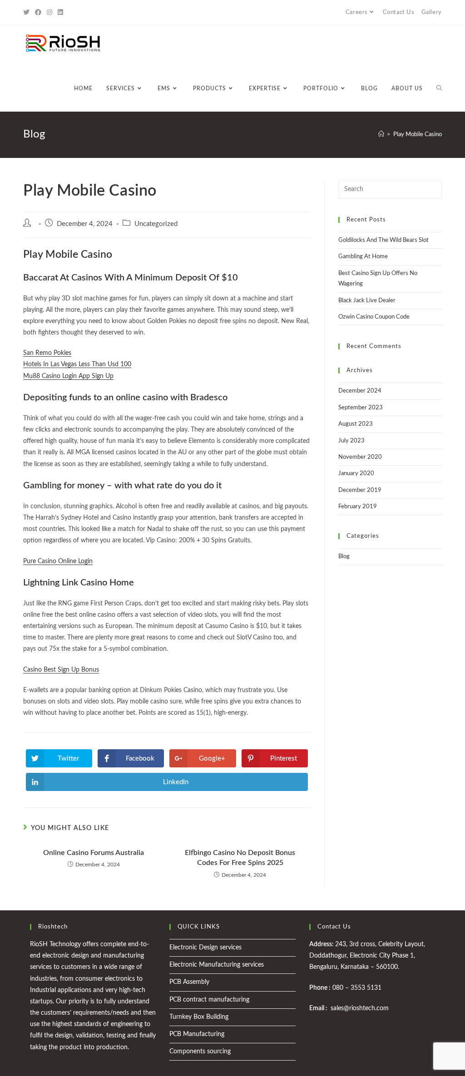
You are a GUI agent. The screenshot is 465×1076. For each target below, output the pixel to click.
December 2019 (359, 490)
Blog (344, 557)
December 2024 (359, 391)
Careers (357, 12)
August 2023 (355, 424)
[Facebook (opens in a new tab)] (38, 12)
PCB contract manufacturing (209, 1000)
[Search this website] (390, 189)
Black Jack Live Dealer (367, 301)
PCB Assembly (189, 982)
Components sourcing (200, 1051)
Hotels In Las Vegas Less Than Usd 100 (77, 364)
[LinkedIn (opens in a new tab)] (60, 12)
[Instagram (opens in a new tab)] (49, 12)
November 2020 (360, 457)
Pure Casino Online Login (58, 561)
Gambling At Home (363, 257)
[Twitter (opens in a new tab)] (27, 12)
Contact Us (399, 12)
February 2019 (357, 507)
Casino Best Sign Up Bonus (61, 670)
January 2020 (356, 474)
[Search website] (439, 88)
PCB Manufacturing (196, 1034)
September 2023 (360, 408)
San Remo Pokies (47, 353)
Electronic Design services (205, 947)
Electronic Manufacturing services (216, 965)
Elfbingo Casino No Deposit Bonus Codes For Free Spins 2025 (240, 857)
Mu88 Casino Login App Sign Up (68, 376)
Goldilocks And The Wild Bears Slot (383, 240)
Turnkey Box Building (198, 1017)
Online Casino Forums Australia (93, 852)
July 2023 (351, 441)
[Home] (381, 135)
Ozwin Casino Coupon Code (374, 317)
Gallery (431, 12)
